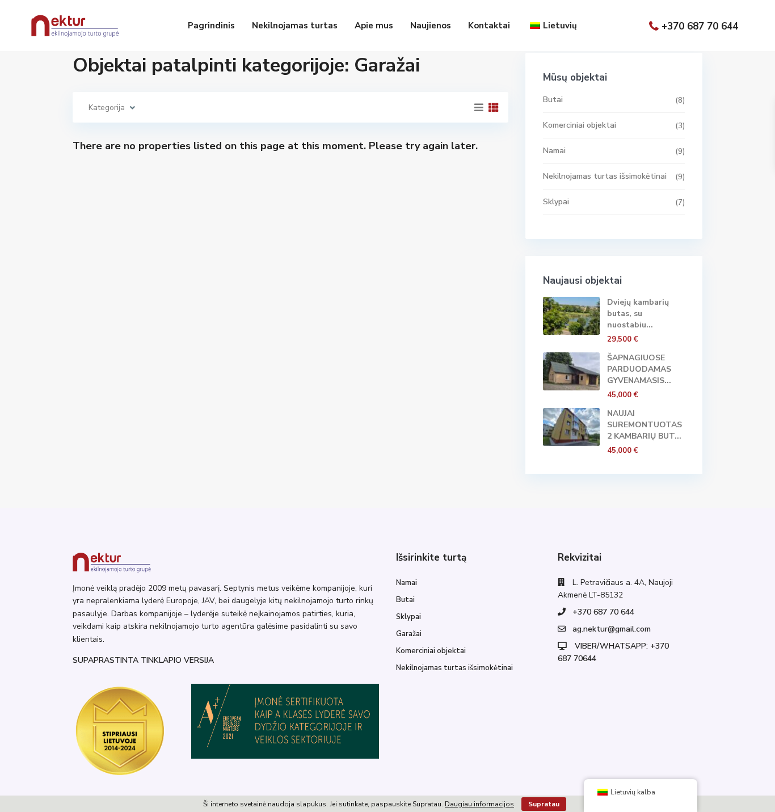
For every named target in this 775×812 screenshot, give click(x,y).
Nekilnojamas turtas (295, 25)
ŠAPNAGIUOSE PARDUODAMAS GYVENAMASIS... (639, 369)
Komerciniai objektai (579, 125)
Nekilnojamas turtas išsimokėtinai (605, 176)
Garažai (409, 634)
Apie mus (374, 25)
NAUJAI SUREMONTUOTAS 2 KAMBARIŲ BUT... (644, 424)
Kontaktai (489, 25)
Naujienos (430, 25)
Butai (553, 99)
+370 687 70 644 (700, 25)
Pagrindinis (211, 25)
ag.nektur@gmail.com (611, 629)
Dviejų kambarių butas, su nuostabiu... (638, 313)
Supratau (543, 804)
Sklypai (556, 201)
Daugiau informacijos (479, 804)
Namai (554, 150)
